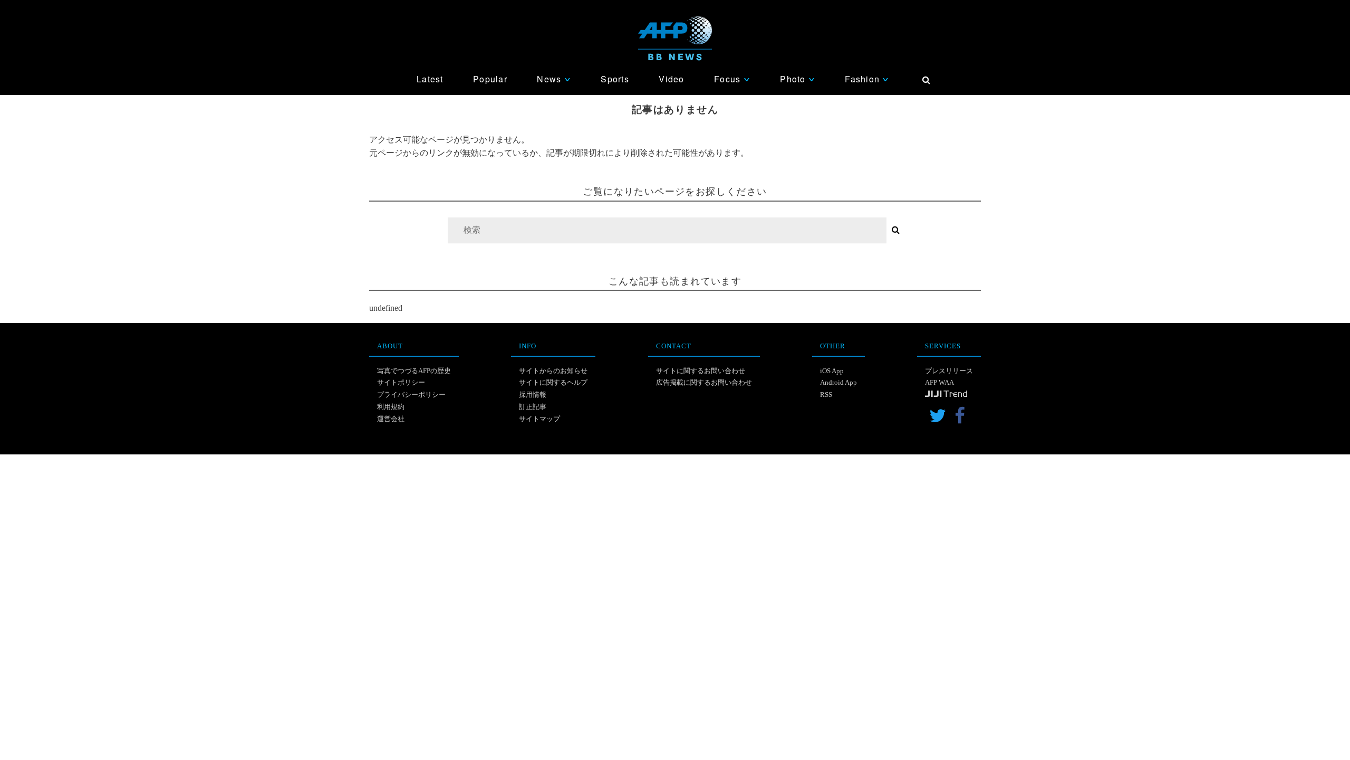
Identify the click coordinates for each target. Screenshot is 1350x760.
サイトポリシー (401, 382)
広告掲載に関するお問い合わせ (704, 382)
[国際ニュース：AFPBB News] (675, 38)
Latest (430, 79)
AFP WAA (939, 382)
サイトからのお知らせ (553, 371)
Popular (490, 79)
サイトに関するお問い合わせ (700, 371)
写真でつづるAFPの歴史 (414, 371)
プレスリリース (949, 371)
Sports (615, 79)
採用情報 (532, 394)
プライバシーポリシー (411, 394)
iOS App (832, 371)
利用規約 (390, 407)
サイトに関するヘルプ (553, 382)
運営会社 (390, 419)
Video (671, 79)
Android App (838, 382)
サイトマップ (539, 419)
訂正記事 (532, 407)
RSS (826, 394)
